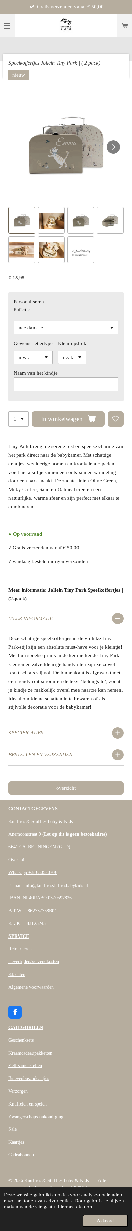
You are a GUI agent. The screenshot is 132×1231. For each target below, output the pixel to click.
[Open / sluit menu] (7, 25)
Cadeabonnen (21, 1154)
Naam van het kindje (36, 373)
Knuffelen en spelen (27, 1104)
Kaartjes (16, 1142)
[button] (21, 220)
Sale (12, 1129)
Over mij (17, 859)
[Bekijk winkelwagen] (124, 25)
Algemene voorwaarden (31, 987)
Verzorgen (18, 1091)
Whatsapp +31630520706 (32, 872)
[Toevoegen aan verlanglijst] (116, 419)
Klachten (16, 974)
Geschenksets (21, 1040)
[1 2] (18, 419)
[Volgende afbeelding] (113, 147)
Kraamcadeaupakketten (30, 1053)
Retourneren (20, 948)
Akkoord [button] (105, 1220)
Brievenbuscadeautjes (28, 1078)
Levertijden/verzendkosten (33, 961)
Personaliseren (29, 301)
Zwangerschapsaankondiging (35, 1116)
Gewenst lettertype (33, 343)
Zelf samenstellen (25, 1065)
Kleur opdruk (72, 343)
